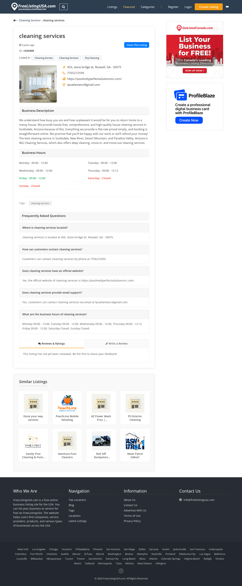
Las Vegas (204, 554)
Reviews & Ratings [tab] (53, 343)
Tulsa (119, 563)
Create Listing (208, 7)
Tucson (69, 558)
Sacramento (95, 558)
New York (23, 549)
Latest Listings (78, 521)
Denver (76, 554)
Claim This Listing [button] (136, 45)
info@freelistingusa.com (199, 500)
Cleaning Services (68, 57)
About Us (129, 500)
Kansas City (112, 558)
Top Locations (77, 500)
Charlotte (52, 554)
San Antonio (113, 549)
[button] (227, 6)
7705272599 (75, 73)
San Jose (153, 549)
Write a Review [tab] (117, 343)
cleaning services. (40, 203)
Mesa (142, 558)
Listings (112, 7)
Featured (129, 7)
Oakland (89, 563)
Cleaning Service (29, 20)
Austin (165, 549)
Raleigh (208, 558)
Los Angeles (38, 549)
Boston (129, 554)
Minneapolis (105, 563)
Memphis (142, 554)
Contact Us (130, 505)
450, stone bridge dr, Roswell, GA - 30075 (94, 67)
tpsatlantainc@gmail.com (83, 84)
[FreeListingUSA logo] (33, 6)
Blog (71, 505)
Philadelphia (82, 549)
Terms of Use (132, 515)
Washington (114, 554)
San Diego (129, 549)
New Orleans (144, 563)
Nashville (156, 554)
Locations (75, 515)
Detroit (100, 554)
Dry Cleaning (92, 57)
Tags (71, 510)
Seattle (65, 554)
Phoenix (97, 549)
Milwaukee (37, 558)
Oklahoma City (187, 554)
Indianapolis (216, 549)
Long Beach (129, 558)
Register (173, 7)
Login (188, 7)
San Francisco (197, 549)
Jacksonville (179, 549)
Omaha (220, 558)
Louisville (21, 558)
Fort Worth (36, 554)
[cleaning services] (38, 84)
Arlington (161, 563)
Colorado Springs (170, 558)
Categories (147, 7)
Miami (77, 563)
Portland (170, 554)
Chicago (53, 549)
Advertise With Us (135, 510)
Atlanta (153, 558)
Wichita (129, 563)
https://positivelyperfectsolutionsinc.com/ (94, 79)
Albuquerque (54, 558)
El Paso (88, 554)
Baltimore (219, 554)
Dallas (142, 549)
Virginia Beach (192, 558)
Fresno (81, 558)
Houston (67, 549)
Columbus (20, 554)
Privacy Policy (132, 521)
